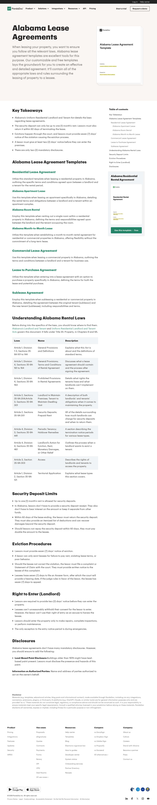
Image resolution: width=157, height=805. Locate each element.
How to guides (71, 750)
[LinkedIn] (126, 798)
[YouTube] (148, 798)
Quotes (39, 741)
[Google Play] (15, 789)
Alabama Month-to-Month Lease (32, 228)
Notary (39, 759)
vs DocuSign (99, 732)
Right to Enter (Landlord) (119, 162)
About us (127, 732)
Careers (126, 741)
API (84, 8)
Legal (21, 799)
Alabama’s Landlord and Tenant (29, 328)
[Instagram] (142, 798)
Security (10, 750)
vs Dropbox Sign (101, 737)
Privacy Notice (12, 799)
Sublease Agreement (27, 292)
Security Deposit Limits (118, 154)
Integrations (12, 737)
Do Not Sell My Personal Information (66, 799)
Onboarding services (74, 764)
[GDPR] (143, 789)
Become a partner (130, 750)
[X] (137, 798)
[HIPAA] (133, 789)
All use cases (41, 777)
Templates (69, 737)
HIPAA (9, 755)
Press (125, 755)
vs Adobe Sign (100, 741)
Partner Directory (72, 768)
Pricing (92, 8)
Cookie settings (29, 799)
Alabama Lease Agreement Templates (125, 118)
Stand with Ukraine (131, 746)
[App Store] (33, 789)
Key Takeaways (115, 115)
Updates (10, 746)
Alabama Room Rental (26, 209)
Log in (135, 2)
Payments (40, 750)
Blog (67, 741)
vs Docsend (99, 750)
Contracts (40, 746)
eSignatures (41, 737)
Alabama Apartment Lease (28, 191)
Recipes (68, 773)
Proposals (40, 732)
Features (10, 741)
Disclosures (114, 166)
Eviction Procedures (117, 158)
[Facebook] (132, 798)
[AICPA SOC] (138, 789)
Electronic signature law (75, 746)
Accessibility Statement (44, 799)
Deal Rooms (41, 773)
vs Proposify (99, 746)
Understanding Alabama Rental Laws (125, 150)
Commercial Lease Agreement (123, 138)
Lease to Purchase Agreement (34, 270)
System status (71, 759)
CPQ (38, 768)
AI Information (85, 799)
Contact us (127, 759)
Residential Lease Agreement (34, 172)
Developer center (72, 755)
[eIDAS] (148, 789)
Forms (38, 755)
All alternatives (100, 755)
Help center (145, 2)
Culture (126, 737)
